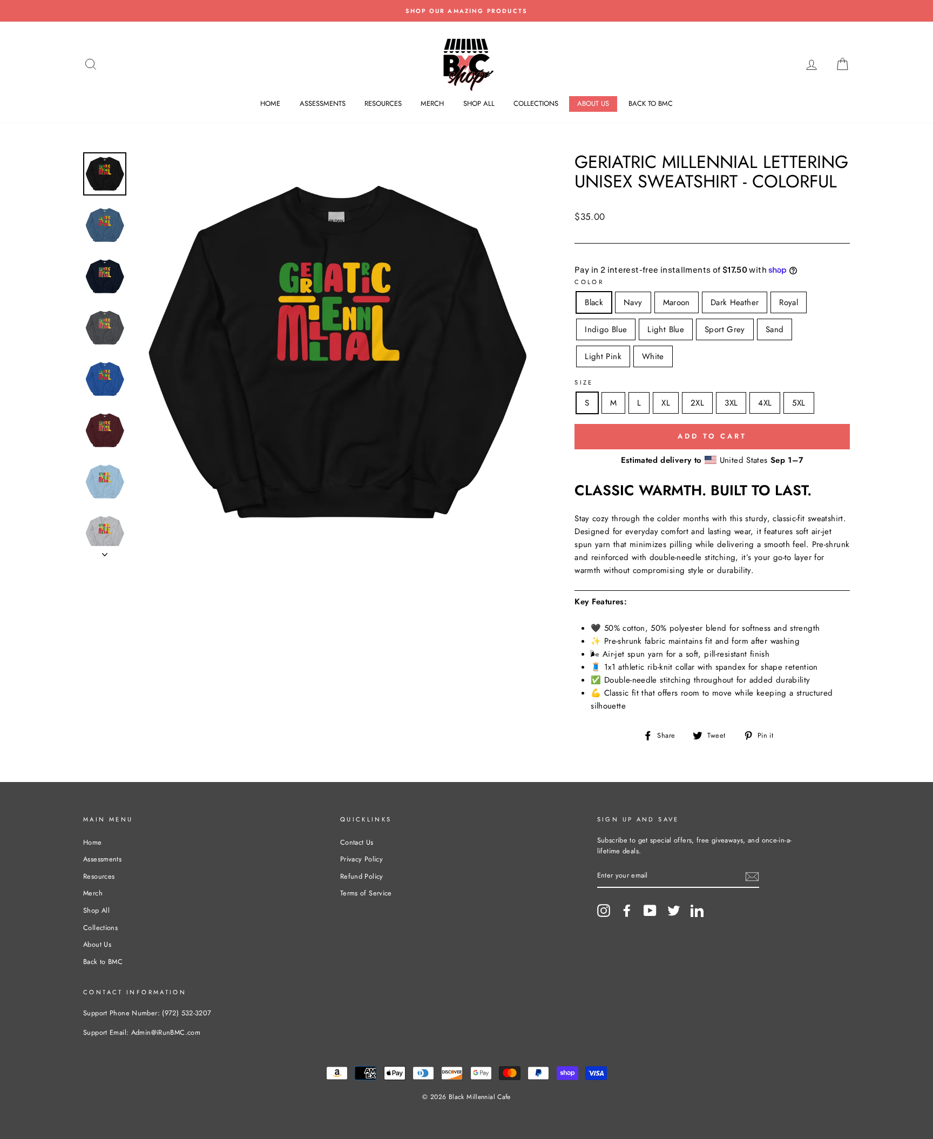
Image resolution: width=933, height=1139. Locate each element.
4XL (765, 403)
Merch (432, 103)
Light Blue (665, 329)
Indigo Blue (606, 329)
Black (594, 302)
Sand (775, 329)
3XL (731, 403)
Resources (383, 103)
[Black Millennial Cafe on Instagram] (603, 910)
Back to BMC (650, 103)
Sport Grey (725, 329)
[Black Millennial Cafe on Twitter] (673, 910)
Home (270, 103)
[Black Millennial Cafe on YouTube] (650, 910)
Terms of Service (366, 893)
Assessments (323, 103)
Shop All (479, 103)
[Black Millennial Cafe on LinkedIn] (697, 910)
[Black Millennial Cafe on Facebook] (626, 910)
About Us (593, 103)
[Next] (104, 551)
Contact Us (357, 842)
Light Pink (603, 356)
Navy (633, 302)
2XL (697, 403)
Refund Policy (361, 876)
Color (589, 282)
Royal (788, 302)
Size (583, 382)
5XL (798, 403)
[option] (466, 10)
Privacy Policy (361, 859)
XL (665, 403)
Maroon (676, 302)
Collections (535, 103)
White (653, 356)
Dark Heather (735, 302)
